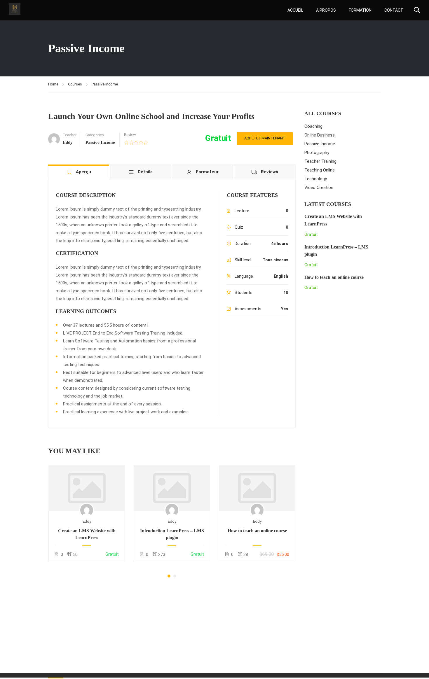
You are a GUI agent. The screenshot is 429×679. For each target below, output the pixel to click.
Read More (86, 488)
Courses (75, 84)
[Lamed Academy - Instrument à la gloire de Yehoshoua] (14, 9)
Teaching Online (319, 170)
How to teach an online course (257, 530)
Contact (393, 10)
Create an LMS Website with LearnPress (87, 534)
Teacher (69, 135)
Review (130, 134)
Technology (315, 178)
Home (53, 84)
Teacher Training (320, 161)
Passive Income (105, 84)
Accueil (295, 10)
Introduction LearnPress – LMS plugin (172, 534)
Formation (360, 10)
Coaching (313, 126)
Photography (316, 152)
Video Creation (318, 187)
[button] (169, 576)
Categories (95, 135)
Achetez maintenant (264, 138)
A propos (326, 10)
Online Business (319, 135)
